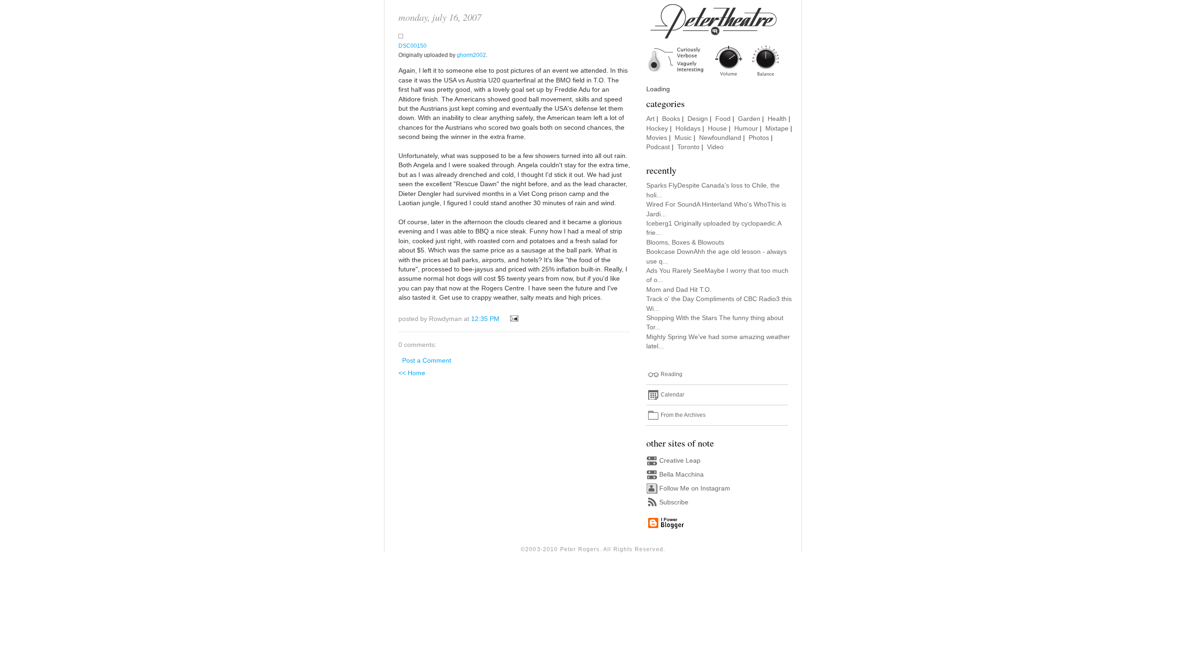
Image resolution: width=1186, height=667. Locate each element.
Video (715, 147)
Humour (746, 128)
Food (723, 118)
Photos (759, 137)
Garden (749, 118)
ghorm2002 (471, 55)
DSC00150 (412, 46)
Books (671, 118)
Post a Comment (426, 360)
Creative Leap (679, 460)
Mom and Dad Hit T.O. (679, 289)
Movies (656, 137)
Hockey (657, 128)
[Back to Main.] (720, 76)
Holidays (687, 128)
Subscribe (673, 502)
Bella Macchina (681, 474)
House (717, 128)
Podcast (658, 147)
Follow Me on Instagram (694, 488)
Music (683, 137)
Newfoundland (720, 137)
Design (698, 118)
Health (777, 118)
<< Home (411, 373)
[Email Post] (512, 318)
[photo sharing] (400, 36)
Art (650, 118)
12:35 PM (485, 318)
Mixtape (777, 128)
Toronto (688, 147)
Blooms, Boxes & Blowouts (685, 242)
